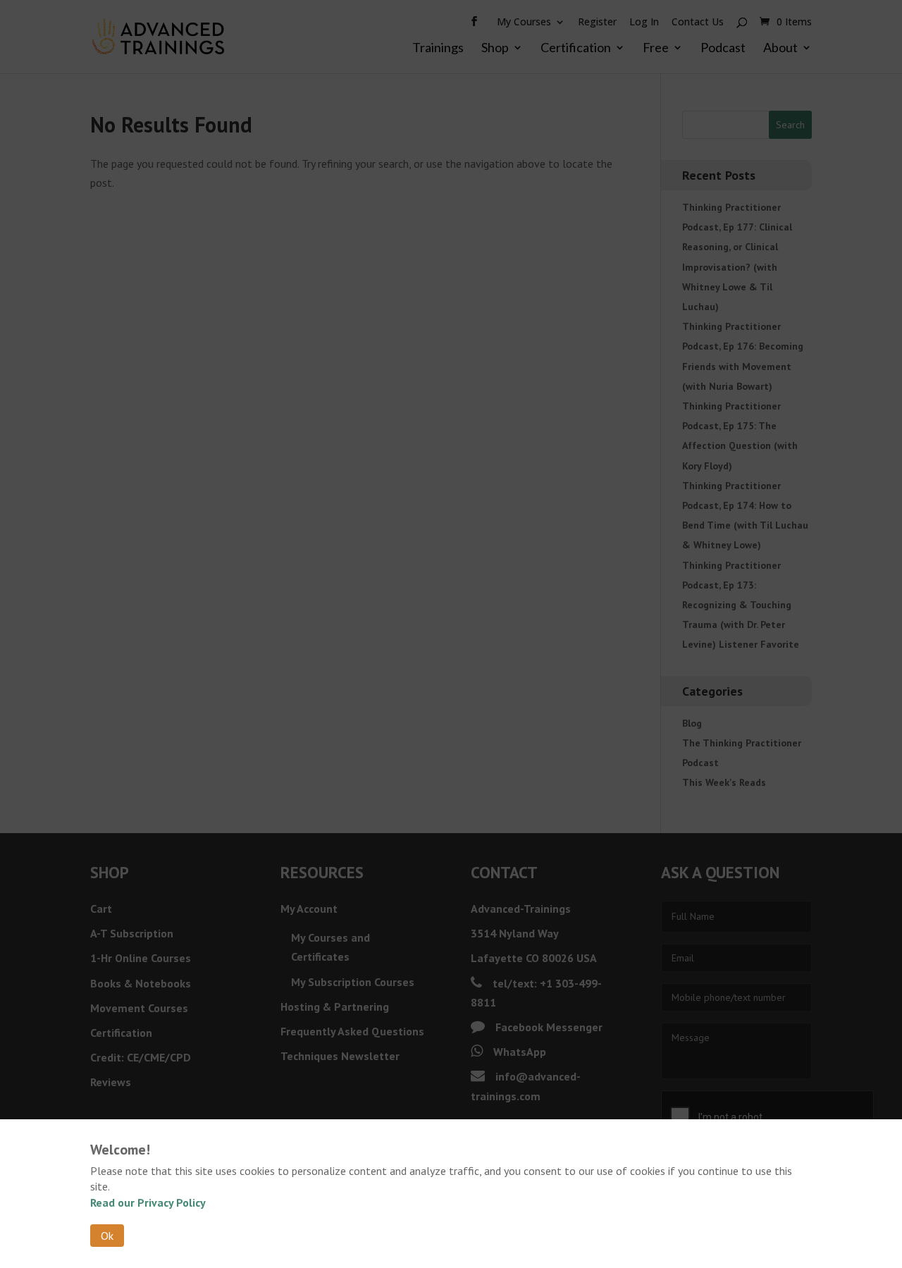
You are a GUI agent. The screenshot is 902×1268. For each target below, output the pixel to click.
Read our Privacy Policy (148, 1202)
